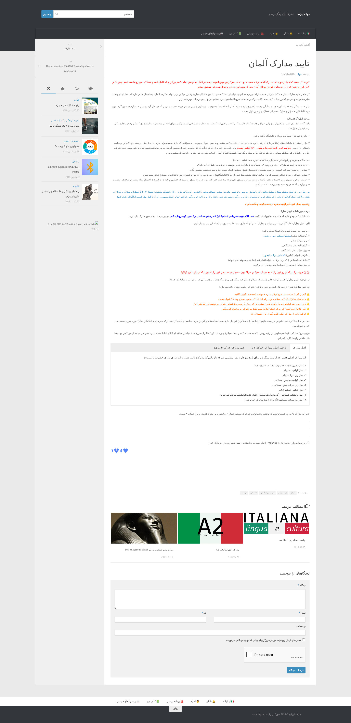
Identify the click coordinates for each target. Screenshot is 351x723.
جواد (299, 74)
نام (204, 613)
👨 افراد (274, 33)
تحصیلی (253, 493)
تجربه (299, 44)
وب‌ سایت (301, 626)
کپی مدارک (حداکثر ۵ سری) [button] (229, 347)
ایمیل (302, 613)
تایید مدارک (282, 493)
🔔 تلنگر (288, 33)
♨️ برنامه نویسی (255, 33)
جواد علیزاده (304, 14)
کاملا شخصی (57, 120)
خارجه (76, 186)
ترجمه (244, 493)
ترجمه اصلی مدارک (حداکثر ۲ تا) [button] (268, 347)
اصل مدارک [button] (299, 347)
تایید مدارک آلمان (267, 493)
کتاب (76, 100)
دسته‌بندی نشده (71, 141)
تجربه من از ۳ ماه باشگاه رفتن (64, 125)
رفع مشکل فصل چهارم (67, 105)
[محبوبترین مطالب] (63, 89)
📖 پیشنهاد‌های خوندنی (211, 33)
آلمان (307, 44)
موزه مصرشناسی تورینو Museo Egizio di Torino (149, 549)
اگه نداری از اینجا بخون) (274, 255)
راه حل (75, 161)
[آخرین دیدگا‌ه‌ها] (77, 89)
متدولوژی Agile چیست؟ (67, 146)
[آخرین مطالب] (48, 89)
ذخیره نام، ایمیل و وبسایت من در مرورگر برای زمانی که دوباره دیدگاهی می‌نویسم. (263, 640)
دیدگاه (302, 585)
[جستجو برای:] (93, 14)
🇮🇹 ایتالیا (305, 33)
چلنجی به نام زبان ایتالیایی (292, 540)
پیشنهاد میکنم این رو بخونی (277, 235)
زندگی (69, 120)
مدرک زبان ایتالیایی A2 (227, 549)
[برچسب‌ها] (91, 89)
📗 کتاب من (235, 33)
